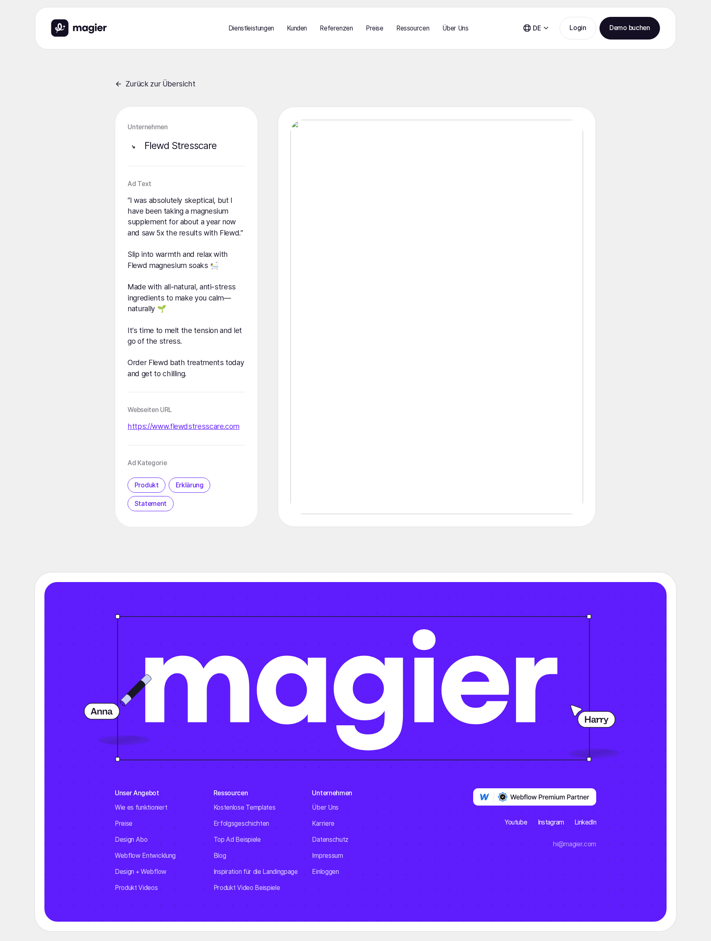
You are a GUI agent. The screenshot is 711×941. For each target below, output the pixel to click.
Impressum (327, 855)
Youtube (515, 822)
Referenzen (336, 28)
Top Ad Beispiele (237, 839)
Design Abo (131, 839)
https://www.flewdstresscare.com (183, 426)
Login (577, 28)
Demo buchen (629, 28)
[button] (251, 28)
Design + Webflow (141, 872)
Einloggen (325, 872)
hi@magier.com (574, 844)
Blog (220, 855)
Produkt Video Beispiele (247, 888)
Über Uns (325, 807)
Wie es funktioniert (141, 807)
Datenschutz (330, 839)
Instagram (551, 822)
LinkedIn (585, 822)
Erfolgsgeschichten (241, 823)
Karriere (323, 823)
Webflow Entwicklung (145, 855)
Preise (374, 28)
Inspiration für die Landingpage (256, 872)
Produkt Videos (136, 888)
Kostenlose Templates (245, 807)
